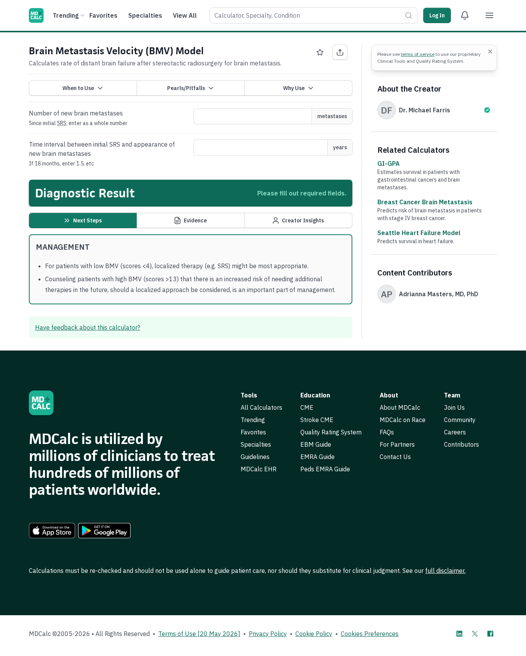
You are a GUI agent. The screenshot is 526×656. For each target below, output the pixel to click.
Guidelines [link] (255, 457)
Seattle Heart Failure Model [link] (419, 233)
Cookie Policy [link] (313, 634)
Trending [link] (253, 420)
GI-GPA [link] (388, 163)
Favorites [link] (253, 432)
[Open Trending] (82, 15)
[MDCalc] (36, 15)
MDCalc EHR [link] (258, 469)
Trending (66, 15)
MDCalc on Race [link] (402, 420)
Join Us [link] (454, 407)
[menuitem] (67, 15)
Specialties (145, 15)
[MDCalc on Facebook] (490, 634)
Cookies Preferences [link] (370, 634)
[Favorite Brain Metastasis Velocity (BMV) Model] (320, 52)
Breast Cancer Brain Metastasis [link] (424, 202)
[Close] (490, 51)
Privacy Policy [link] (268, 634)
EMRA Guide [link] (317, 457)
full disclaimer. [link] (445, 570)
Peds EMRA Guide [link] (325, 469)
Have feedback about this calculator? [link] (87, 327)
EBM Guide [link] (315, 444)
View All (185, 15)
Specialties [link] (256, 444)
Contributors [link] (461, 444)
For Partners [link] (397, 444)
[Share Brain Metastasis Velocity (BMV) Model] (340, 52)
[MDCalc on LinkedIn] (459, 634)
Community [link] (460, 420)
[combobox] (313, 15)
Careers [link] (455, 432)
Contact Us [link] (395, 457)
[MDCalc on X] (475, 634)
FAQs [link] (387, 432)
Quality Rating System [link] (331, 432)
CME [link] (306, 407)
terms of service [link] (417, 54)
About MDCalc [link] (400, 407)
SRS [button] (61, 123)
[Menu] (489, 15)
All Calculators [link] (261, 407)
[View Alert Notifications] (464, 15)
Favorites (103, 15)
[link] (52, 530)
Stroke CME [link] (316, 420)
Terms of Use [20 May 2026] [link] (199, 634)
